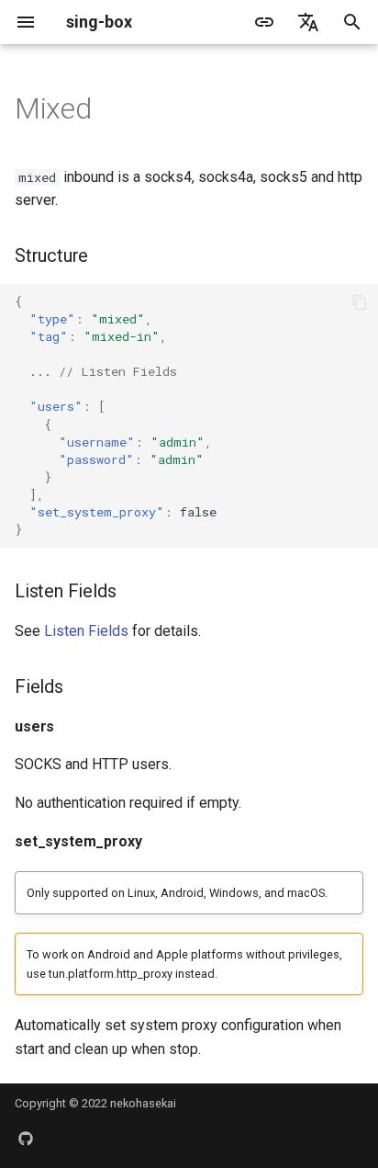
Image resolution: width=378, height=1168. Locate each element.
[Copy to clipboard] (360, 302)
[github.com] (25, 1138)
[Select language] (308, 22)
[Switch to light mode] (264, 22)
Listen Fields (86, 631)
